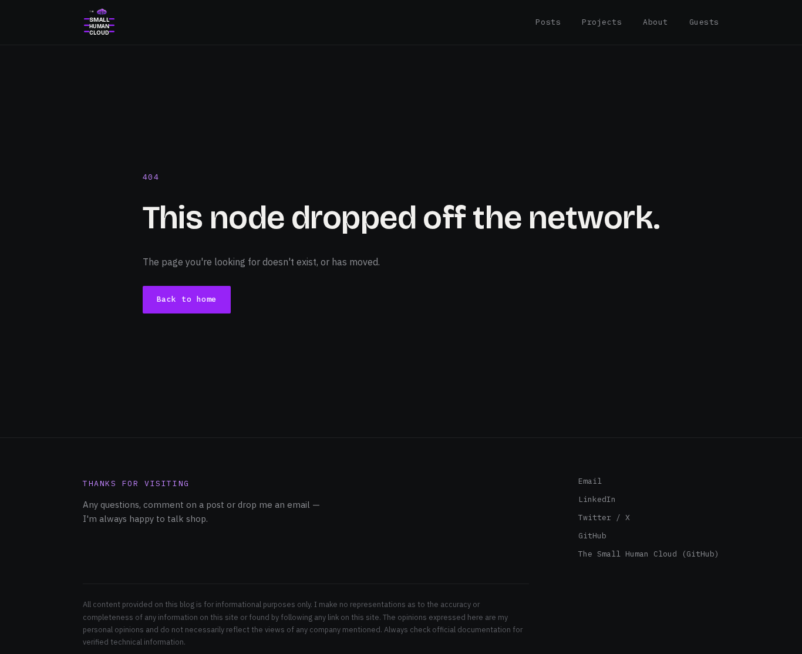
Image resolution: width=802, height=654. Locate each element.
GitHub (592, 536)
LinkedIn (597, 499)
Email (590, 481)
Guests (704, 22)
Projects (602, 22)
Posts (548, 22)
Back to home (187, 299)
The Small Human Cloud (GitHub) (648, 554)
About (655, 22)
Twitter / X (604, 517)
